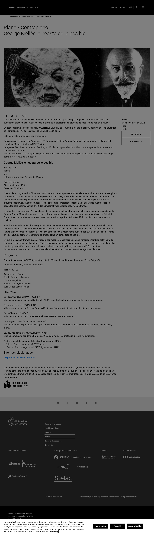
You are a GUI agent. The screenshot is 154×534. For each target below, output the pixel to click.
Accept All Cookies (134, 526)
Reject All (117, 526)
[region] (77, 526)
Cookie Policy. (53, 531)
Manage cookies (100, 526)
